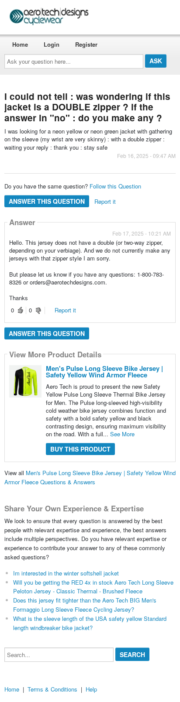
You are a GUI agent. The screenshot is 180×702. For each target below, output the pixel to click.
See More (122, 434)
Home (20, 44)
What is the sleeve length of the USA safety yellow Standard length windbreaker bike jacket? (89, 623)
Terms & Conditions (52, 689)
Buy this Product (80, 449)
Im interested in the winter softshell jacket (66, 573)
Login (51, 44)
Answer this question (47, 201)
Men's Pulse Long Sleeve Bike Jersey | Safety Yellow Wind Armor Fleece (104, 371)
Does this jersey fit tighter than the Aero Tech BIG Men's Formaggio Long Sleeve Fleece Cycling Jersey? (84, 604)
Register (86, 44)
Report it (105, 201)
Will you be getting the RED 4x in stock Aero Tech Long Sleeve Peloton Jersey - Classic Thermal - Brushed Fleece (93, 587)
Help (91, 689)
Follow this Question (115, 186)
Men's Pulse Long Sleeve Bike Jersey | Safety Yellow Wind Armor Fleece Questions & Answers (90, 477)
